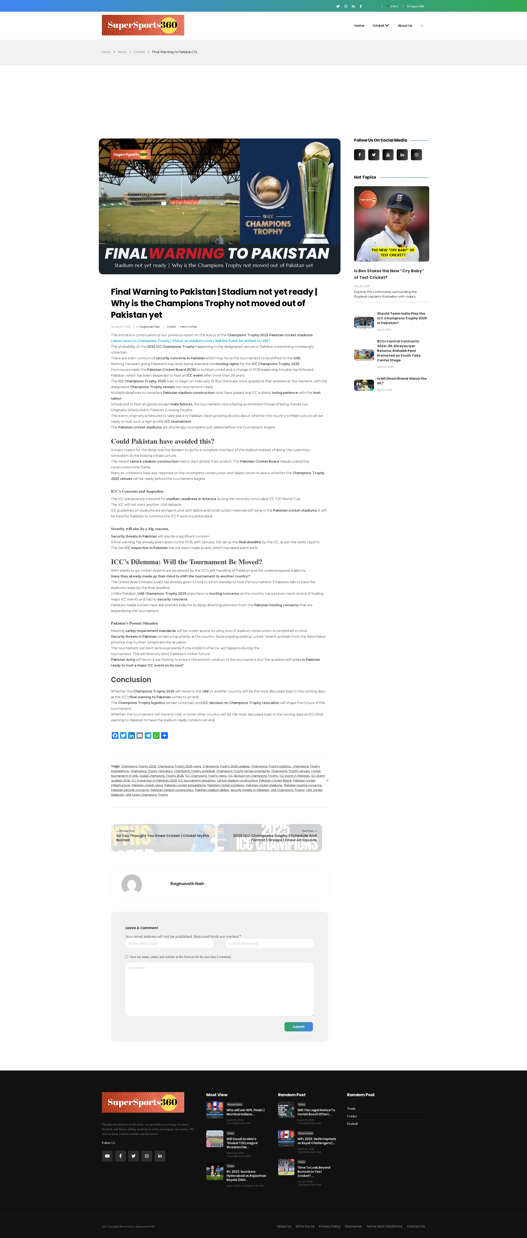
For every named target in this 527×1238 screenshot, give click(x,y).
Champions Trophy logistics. (271, 766)
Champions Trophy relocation (152, 771)
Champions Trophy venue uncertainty (243, 771)
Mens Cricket (188, 326)
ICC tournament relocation (196, 780)
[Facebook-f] (120, 1156)
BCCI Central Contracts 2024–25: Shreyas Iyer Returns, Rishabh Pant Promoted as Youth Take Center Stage (399, 351)
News (122, 52)
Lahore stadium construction (237, 780)
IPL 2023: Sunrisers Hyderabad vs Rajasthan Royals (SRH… (246, 1175)
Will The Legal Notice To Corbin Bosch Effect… (316, 1112)
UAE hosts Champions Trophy (146, 795)
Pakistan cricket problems (225, 785)
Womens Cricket (234, 1104)
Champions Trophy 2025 (138, 766)
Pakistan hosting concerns (303, 785)
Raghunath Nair (150, 326)
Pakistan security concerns (130, 790)
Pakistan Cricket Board (275, 780)
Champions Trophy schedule (194, 771)
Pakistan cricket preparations (185, 785)
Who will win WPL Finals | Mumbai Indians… (245, 1112)
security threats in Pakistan (250, 790)
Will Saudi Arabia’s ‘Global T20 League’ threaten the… (242, 1143)
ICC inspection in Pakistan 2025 (154, 780)
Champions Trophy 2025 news (179, 766)
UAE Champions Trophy (287, 790)
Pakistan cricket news (147, 785)
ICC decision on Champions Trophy (253, 776)
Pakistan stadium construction (172, 790)
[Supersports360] (143, 25)
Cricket (139, 52)
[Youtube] (107, 1156)
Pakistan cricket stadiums (264, 785)
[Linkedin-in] (160, 1156)
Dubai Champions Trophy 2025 (162, 776)
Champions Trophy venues (290, 771)
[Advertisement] (263, 97)
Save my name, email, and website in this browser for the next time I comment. (181, 956)
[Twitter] (133, 1156)
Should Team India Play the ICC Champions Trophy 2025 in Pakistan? (402, 318)
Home (106, 52)
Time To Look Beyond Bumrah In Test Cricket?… (313, 1171)
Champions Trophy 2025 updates (226, 766)
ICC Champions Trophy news (206, 776)
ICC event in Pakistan (294, 776)
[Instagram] (146, 1156)
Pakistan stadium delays (212, 790)
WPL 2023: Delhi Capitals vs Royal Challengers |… (316, 1141)
